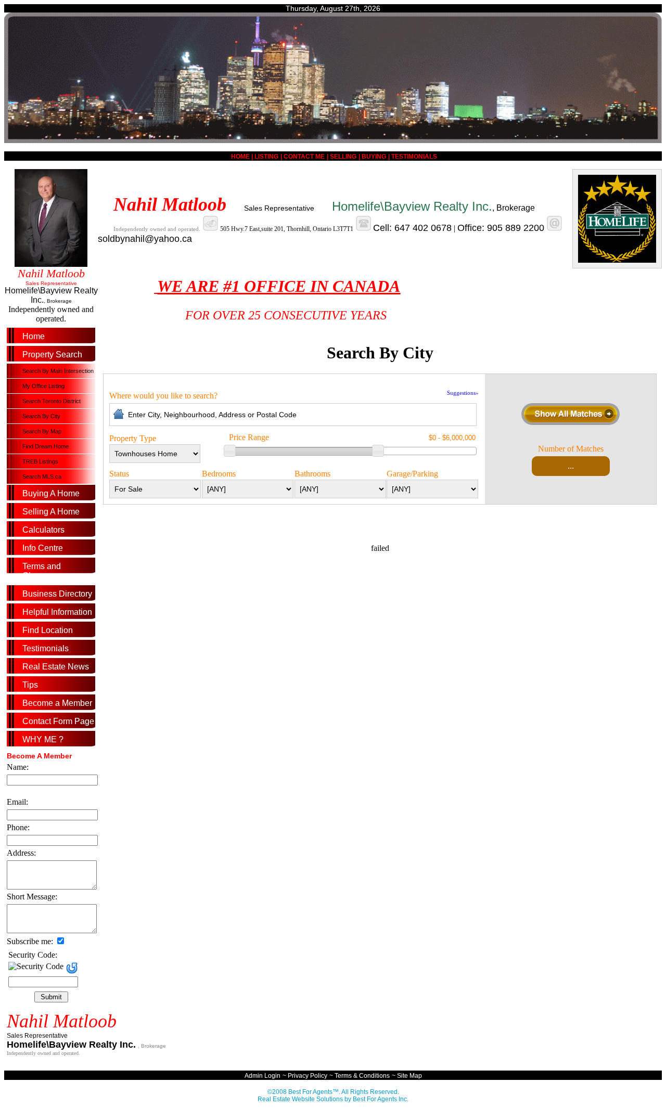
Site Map (409, 1075)
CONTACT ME (304, 156)
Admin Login (262, 1075)
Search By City (41, 416)
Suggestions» (463, 393)
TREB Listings (40, 461)
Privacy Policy (307, 1075)
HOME (241, 156)
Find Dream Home (45, 446)
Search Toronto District (51, 401)
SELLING (343, 156)
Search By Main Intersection (58, 371)
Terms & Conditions (362, 1075)
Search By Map (41, 431)
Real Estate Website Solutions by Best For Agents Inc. (333, 1099)
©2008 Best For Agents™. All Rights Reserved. (333, 1092)
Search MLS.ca (41, 476)
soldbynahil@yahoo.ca (145, 239)
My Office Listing (43, 386)
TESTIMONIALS (414, 156)
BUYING (374, 156)
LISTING (266, 156)
